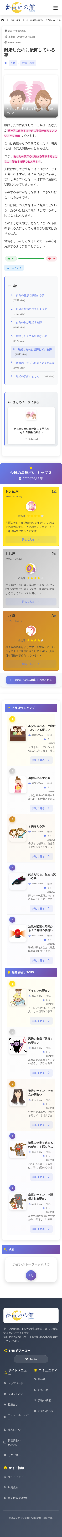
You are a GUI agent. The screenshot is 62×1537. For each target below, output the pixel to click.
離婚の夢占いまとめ (35, 376)
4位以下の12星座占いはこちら (33, 679)
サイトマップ (15, 1476)
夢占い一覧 (14, 1429)
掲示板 (42, 1379)
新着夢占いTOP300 (14, 1442)
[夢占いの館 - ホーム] (20, 8)
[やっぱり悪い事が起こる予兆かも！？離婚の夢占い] (31, 96)
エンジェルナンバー (18, 1417)
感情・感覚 (28, 63)
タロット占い (15, 1393)
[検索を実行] (31, 1275)
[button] (55, 8)
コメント (17, 267)
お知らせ (43, 1389)
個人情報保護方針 (18, 1498)
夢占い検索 (44, 1400)
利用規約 (13, 1487)
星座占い (13, 1404)
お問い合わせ (46, 1411)
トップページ (15, 1383)
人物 (13, 63)
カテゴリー (14, 1455)
